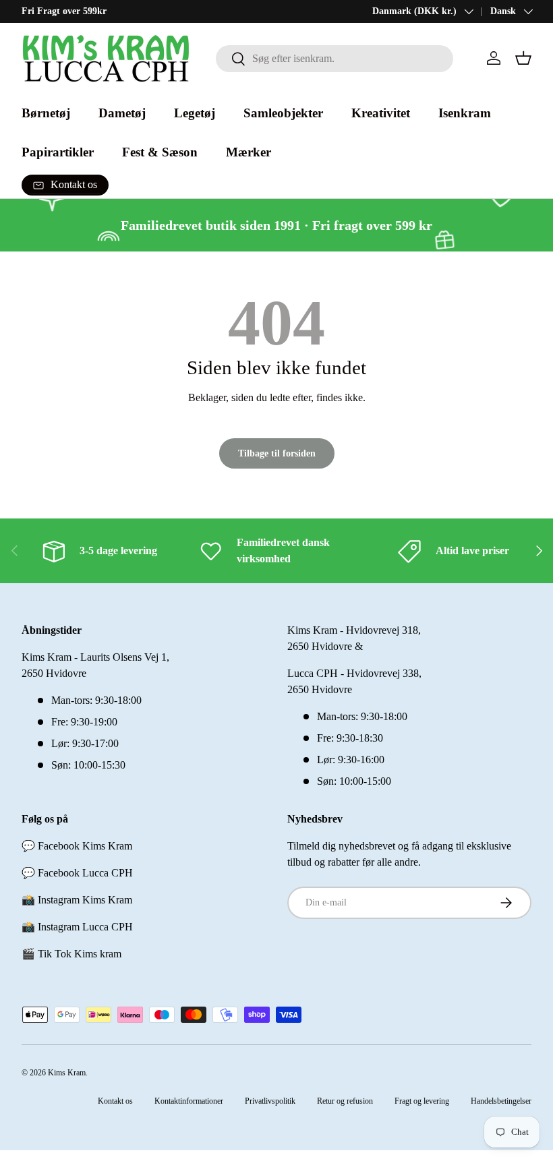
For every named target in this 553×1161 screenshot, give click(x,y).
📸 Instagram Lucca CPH (77, 926)
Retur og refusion (345, 1101)
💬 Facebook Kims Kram (77, 846)
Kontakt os (115, 1101)
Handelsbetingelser (501, 1101)
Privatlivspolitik (270, 1101)
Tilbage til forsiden (277, 453)
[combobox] (334, 58)
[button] (523, 58)
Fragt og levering (422, 1101)
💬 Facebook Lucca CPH (77, 873)
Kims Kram (67, 1072)
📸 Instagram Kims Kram (77, 899)
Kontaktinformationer (188, 1101)
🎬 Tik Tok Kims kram (71, 953)
